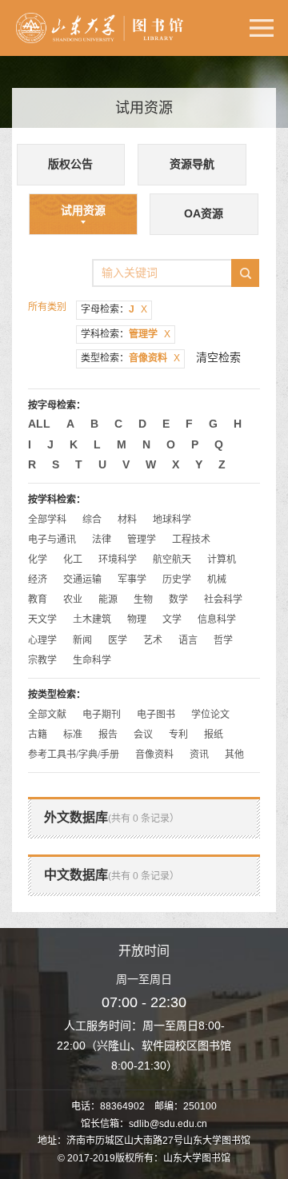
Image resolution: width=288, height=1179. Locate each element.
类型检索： (130, 358)
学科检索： (125, 334)
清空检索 (218, 357)
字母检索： (114, 309)
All (39, 423)
